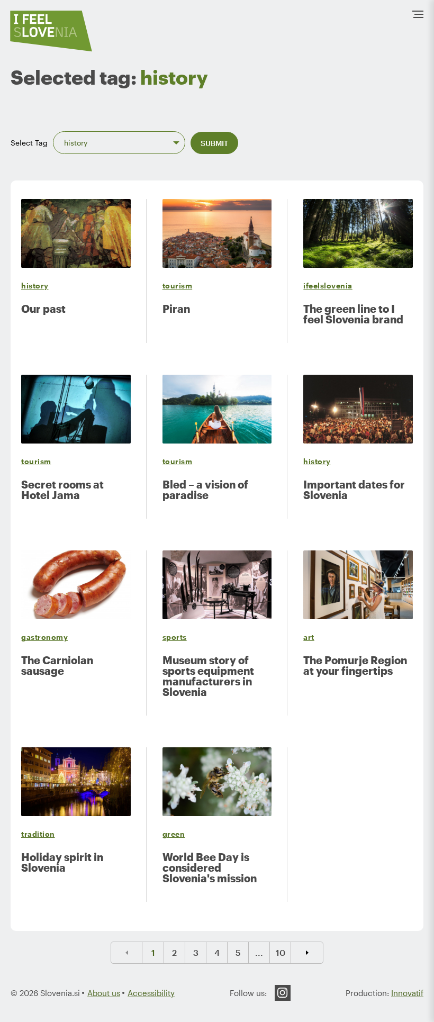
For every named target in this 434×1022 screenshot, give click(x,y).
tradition (38, 833)
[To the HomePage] (51, 31)
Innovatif (407, 993)
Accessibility (151, 993)
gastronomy (44, 636)
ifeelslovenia (327, 285)
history (35, 285)
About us (103, 993)
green (173, 833)
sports (174, 636)
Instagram (283, 993)
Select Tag (29, 142)
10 (280, 952)
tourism (177, 285)
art (308, 636)
